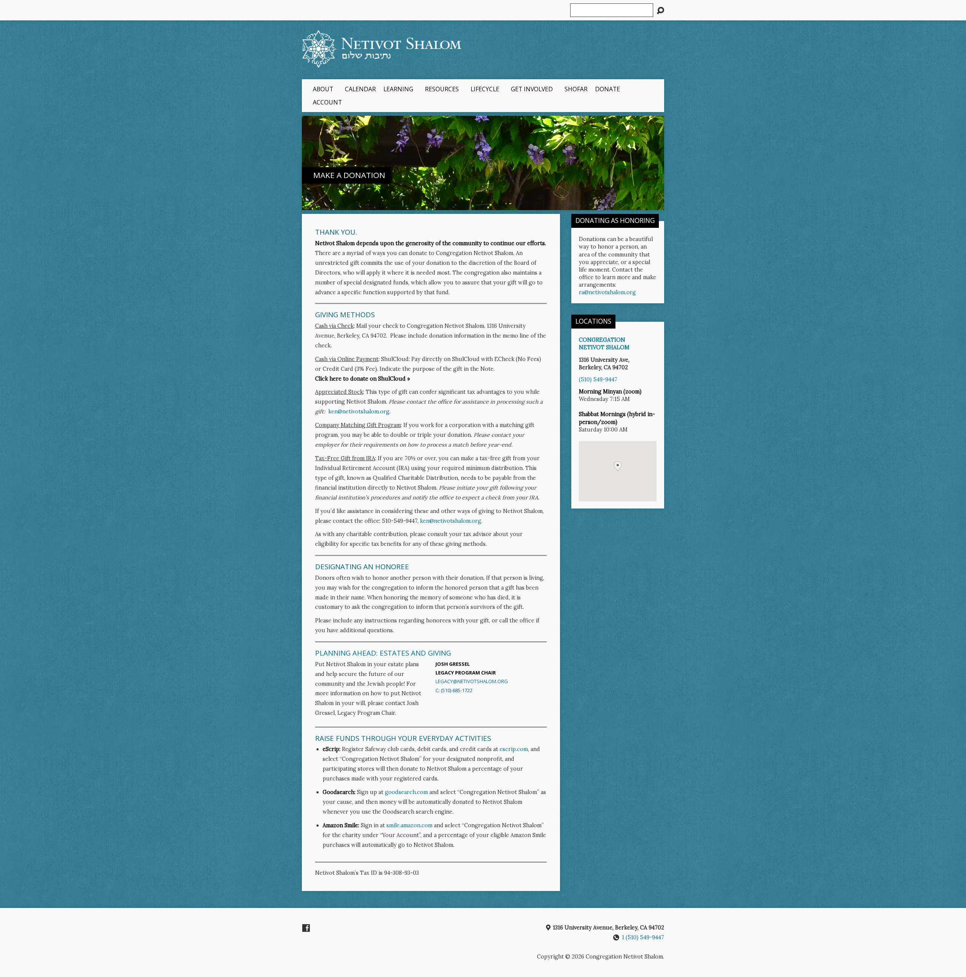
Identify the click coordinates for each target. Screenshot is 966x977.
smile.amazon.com (409, 825)
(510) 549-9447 (598, 379)
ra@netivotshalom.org (607, 292)
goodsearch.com (406, 792)
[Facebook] (306, 928)
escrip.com (514, 749)
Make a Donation (349, 175)
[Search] (660, 10)
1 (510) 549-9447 (643, 937)
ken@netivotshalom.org (358, 411)
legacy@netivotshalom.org (471, 681)
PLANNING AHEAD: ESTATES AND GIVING (383, 652)
